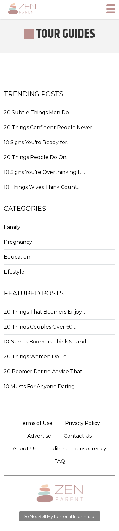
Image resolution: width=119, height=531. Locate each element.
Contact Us (78, 436)
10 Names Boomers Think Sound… (47, 342)
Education (17, 257)
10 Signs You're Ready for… (37, 142)
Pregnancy (18, 242)
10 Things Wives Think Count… (42, 187)
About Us (24, 449)
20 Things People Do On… (37, 157)
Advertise (39, 436)
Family (12, 227)
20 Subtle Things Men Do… (38, 113)
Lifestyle (14, 272)
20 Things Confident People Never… (50, 127)
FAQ (59, 461)
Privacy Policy (82, 423)
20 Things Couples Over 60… (40, 327)
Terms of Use (35, 423)
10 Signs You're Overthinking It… (44, 172)
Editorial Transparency (77, 449)
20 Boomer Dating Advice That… (45, 371)
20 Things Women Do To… (37, 357)
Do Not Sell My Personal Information (60, 516)
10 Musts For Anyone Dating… (41, 386)
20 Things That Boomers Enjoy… (44, 312)
